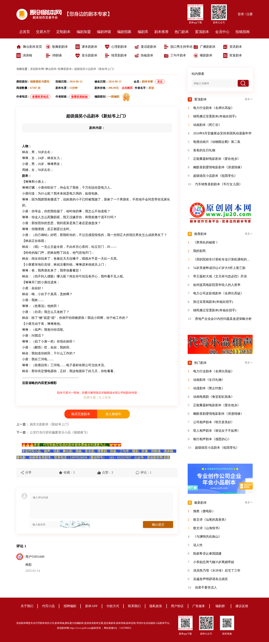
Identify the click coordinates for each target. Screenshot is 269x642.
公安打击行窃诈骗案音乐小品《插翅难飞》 (60, 432)
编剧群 (220, 606)
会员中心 (222, 32)
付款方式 (113, 606)
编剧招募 (124, 32)
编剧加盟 (84, 32)
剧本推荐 (161, 32)
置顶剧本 (202, 32)
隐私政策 (155, 606)
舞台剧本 (51, 68)
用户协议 (177, 606)
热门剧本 (182, 32)
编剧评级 (104, 32)
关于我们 (27, 606)
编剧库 (143, 32)
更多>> (249, 99)
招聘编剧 (70, 606)
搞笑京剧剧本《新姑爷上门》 (50, 424)
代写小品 (48, 606)
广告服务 (198, 606)
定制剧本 (63, 32)
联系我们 (134, 606)
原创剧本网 (37, 68)
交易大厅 (43, 32)
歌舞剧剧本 (65, 68)
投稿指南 (243, 32)
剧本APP (91, 606)
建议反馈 (242, 606)
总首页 (24, 32)
